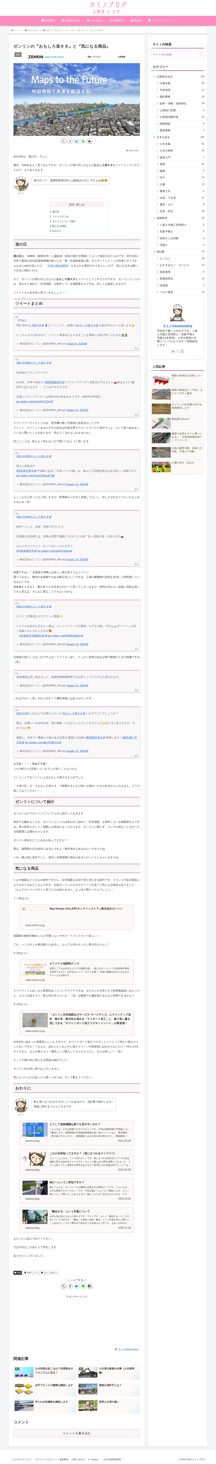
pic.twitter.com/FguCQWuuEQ (34, 475)
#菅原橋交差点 (93, 737)
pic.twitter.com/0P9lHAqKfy (64, 635)
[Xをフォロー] (178, 351)
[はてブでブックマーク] (77, 141)
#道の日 (36, 325)
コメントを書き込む (76, 1433)
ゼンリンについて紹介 (64, 221)
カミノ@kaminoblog (177, 325)
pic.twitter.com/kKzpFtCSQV (33, 401)
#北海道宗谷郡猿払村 (32, 635)
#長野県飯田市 (53, 382)
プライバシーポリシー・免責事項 (51, 1459)
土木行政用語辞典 (112, 1459)
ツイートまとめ (60, 216)
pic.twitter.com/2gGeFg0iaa (53, 550)
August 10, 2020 (76, 410)
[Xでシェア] (63, 141)
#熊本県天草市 (25, 470)
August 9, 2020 (75, 343)
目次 (72, 204)
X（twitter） (94, 1459)
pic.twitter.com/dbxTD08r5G (41, 742)
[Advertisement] (76, 1321)
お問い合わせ (78, 1459)
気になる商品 (59, 226)
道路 (19, 1273)
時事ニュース (32, 1273)
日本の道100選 (56, 265)
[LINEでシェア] (83, 141)
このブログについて (22, 1459)
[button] (90, 141)
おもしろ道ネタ (50, 1273)
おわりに (57, 231)
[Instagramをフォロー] (182, 351)
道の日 (55, 211)
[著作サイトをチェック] (173, 351)
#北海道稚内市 (25, 550)
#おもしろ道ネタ (85, 325)
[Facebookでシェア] (70, 141)
